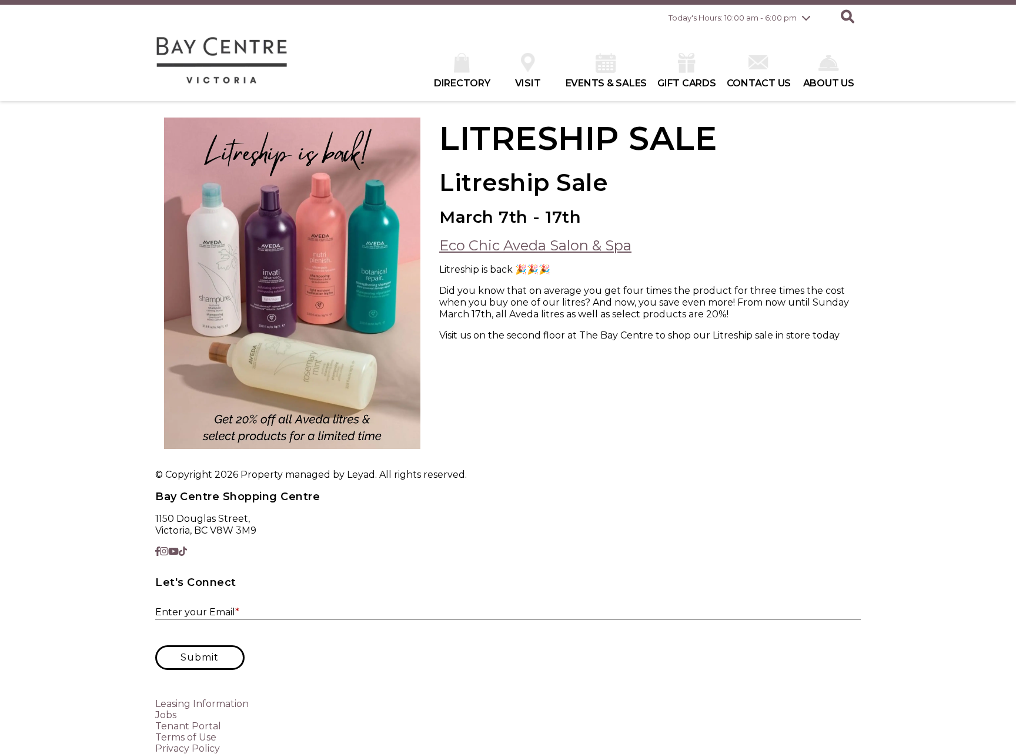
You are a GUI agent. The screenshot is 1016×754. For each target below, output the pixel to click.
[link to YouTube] (173, 551)
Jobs (165, 715)
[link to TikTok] (183, 551)
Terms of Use (185, 737)
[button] (847, 18)
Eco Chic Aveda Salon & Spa (535, 245)
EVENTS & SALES (606, 83)
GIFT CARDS (686, 83)
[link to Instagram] (164, 551)
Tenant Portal (188, 726)
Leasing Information (202, 703)
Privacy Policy (187, 748)
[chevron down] (806, 17)
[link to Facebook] (157, 551)
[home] (222, 66)
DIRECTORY (462, 83)
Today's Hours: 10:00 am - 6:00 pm (733, 17)
